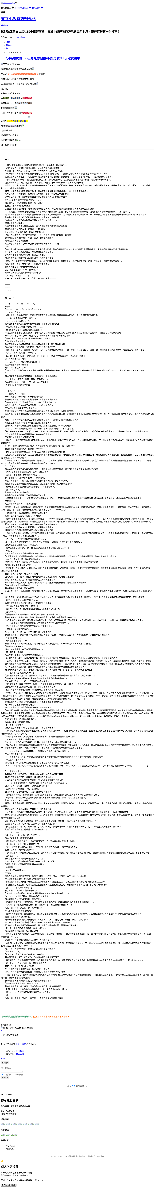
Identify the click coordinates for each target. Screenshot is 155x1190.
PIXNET (59, 1156)
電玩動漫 (21, 37)
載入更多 (5, 1063)
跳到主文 (5, 25)
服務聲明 (100, 1156)
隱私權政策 (91, 1156)
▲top (3, 1058)
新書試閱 (20, 1054)
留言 (24, 1044)
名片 (8, 48)
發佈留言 (5, 1077)
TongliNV (5, 1030)
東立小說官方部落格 (18, 19)
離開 (14, 1185)
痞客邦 (18, 1044)
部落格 (9, 45)
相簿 (8, 42)
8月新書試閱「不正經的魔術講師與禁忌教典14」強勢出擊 (43, 58)
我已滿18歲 (6, 1185)
